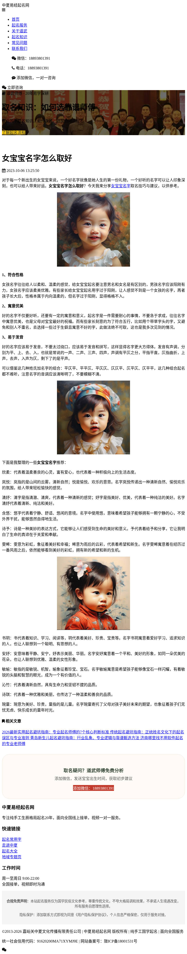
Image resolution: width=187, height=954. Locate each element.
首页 (15, 19)
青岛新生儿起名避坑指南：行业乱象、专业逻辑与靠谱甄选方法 (85, 738)
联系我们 (19, 49)
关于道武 (19, 31)
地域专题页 (11, 857)
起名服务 (19, 25)
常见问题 (19, 43)
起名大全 (10, 851)
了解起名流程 (13, 133)
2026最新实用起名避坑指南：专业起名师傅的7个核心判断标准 (56, 732)
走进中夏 (10, 845)
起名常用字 (11, 839)
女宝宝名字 (121, 186)
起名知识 (19, 37)
